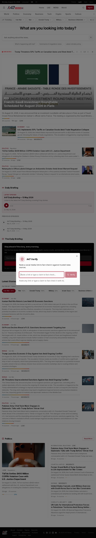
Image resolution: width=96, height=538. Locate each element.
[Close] (77, 256)
